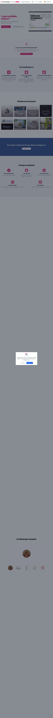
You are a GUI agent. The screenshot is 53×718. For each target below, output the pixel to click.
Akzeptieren (29, 362)
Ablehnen (23, 362)
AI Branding (15, 1)
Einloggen (40, 1)
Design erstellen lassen (25, 1)
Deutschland (48, 1)
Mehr (33, 1)
